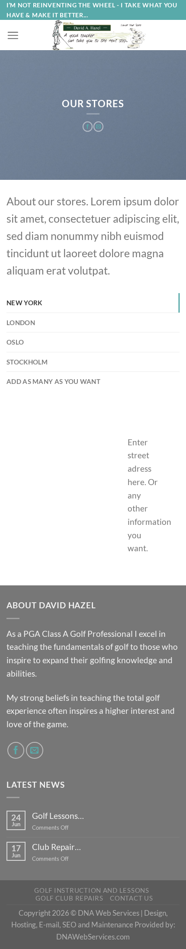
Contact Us (131, 898)
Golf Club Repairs (69, 898)
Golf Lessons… (58, 816)
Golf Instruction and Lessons (91, 890)
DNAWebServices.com (93, 936)
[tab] (93, 303)
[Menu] (12, 35)
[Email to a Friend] (98, 126)
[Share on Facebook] (88, 126)
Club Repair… (56, 847)
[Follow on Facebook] (16, 750)
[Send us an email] (34, 750)
